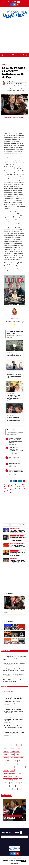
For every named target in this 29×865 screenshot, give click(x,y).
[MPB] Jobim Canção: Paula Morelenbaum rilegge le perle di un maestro (14, 703)
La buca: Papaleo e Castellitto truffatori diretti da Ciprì (14, 610)
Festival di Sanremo (8, 760)
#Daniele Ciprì (17, 85)
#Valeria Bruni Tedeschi (18, 90)
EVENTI (11, 543)
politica (15, 779)
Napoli (10, 776)
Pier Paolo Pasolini (8, 779)
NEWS (11, 528)
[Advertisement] (14, 36)
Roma (17, 782)
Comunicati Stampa (15, 751)
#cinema (20, 83)
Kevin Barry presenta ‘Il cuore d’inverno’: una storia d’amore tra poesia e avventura (17, 547)
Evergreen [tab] (14, 524)
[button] (23, 55)
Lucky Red (6, 770)
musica (5, 776)
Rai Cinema (6, 782)
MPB (20, 773)
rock (12, 782)
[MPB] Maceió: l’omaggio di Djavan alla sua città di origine (14, 733)
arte (14, 745)
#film (22, 85)
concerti (5, 754)
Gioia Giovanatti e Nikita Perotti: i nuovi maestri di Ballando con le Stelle (17, 554)
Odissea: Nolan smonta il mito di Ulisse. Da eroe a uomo (14, 376)
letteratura (6, 767)
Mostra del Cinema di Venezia (10, 773)
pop (20, 779)
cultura (17, 754)
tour (17, 786)
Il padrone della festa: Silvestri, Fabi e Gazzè (20, 487)
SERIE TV (15, 558)
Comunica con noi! (8, 691)
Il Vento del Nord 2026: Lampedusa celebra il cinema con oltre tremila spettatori (14, 398)
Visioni (10, 815)
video (19, 789)
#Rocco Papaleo (17, 88)
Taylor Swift (6, 786)
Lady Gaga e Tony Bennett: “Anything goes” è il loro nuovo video (9, 489)
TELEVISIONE (16, 528)
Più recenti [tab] (7, 524)
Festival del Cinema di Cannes (16, 757)
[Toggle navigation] (13, 55)
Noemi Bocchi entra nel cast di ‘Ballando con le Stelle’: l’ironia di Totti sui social (17, 539)
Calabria (5, 748)
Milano (12, 770)
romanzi (23, 782)
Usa (15, 789)
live (16, 767)
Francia (20, 760)
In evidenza (5, 815)
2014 (5, 745)
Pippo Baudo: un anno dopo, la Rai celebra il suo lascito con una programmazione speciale (17, 531)
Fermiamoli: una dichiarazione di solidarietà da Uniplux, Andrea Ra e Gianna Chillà (14, 711)
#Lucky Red (10, 88)
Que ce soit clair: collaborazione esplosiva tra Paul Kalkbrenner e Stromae (13, 719)
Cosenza (12, 754)
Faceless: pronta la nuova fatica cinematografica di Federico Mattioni (14, 355)
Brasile (19, 745)
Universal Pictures (8, 789)
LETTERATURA (16, 543)
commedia (6, 751)
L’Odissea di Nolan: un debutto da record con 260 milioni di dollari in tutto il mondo (13, 420)
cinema (18, 748)
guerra (14, 763)
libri (12, 767)
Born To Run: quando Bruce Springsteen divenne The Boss (13, 726)
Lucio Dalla (22, 767)
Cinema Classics (21, 815)
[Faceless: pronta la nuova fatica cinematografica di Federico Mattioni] (14, 345)
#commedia (10, 85)
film (16, 760)
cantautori (12, 748)
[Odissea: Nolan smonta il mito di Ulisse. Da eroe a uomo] (14, 365)
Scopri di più (14, 863)
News (3, 64)
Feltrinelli (6, 757)
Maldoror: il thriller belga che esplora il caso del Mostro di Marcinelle (17, 561)
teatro (12, 786)
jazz (24, 763)
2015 (9, 745)
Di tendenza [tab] (22, 524)
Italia (19, 763)
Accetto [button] (24, 860)
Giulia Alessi (12, 81)
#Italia (25, 85)
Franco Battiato (7, 763)
